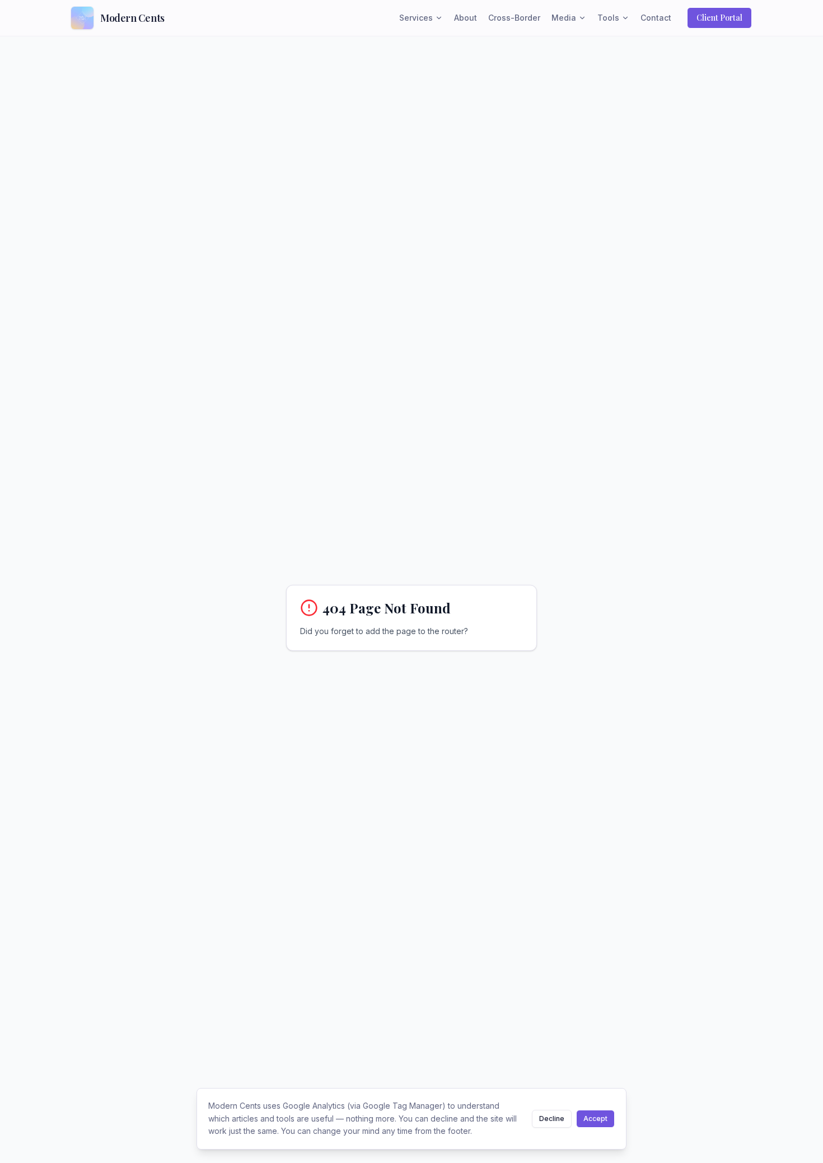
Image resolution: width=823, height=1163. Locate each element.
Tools (608, 17)
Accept (595, 1118)
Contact (655, 17)
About (465, 17)
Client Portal (719, 17)
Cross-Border (514, 17)
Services (416, 17)
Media (563, 17)
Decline (551, 1118)
